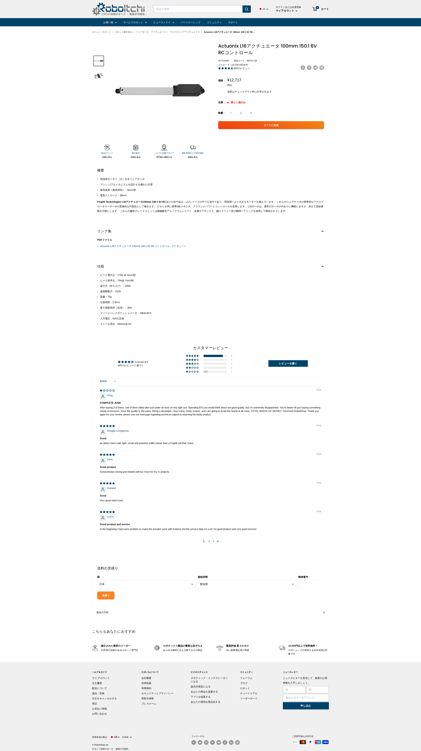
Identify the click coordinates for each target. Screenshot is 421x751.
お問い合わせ (99, 713)
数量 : (221, 112)
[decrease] (230, 112)
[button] (226, 68)
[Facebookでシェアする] (303, 67)
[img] (107, 390)
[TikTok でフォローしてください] (225, 742)
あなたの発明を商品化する (205, 701)
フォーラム (246, 678)
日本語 (126, 737)
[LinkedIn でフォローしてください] (231, 742)
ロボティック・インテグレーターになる (209, 680)
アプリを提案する (200, 696)
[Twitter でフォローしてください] (200, 742)
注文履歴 (97, 683)
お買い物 (108, 22)
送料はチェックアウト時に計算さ (245, 91)
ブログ (244, 683)
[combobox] (198, 9)
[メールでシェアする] (321, 67)
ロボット (106, 32)
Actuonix (223, 60)
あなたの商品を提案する (204, 691)
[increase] (251, 112)
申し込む (306, 705)
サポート (233, 22)
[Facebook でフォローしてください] (193, 742)
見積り (106, 595)
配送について (99, 688)
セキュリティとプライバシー (157, 693)
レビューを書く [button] (288, 363)
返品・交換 (98, 693)
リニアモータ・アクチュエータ (151, 32)
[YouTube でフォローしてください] (218, 742)
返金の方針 (102, 612)
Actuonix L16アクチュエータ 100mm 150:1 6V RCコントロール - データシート (143, 246)
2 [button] (209, 541)
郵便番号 (303, 577)
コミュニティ (214, 22)
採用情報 (146, 683)
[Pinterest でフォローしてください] (212, 742)
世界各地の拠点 (99, 737)
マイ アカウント (101, 678)
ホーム (95, 32)
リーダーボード (248, 698)
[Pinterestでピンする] (309, 67)
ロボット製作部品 (123, 32)
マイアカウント (285, 10)
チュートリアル (248, 693)
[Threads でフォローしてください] (237, 742)
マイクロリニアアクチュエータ (185, 32)
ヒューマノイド (162, 22)
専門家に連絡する (164, 157)
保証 (94, 703)
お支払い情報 (99, 708)
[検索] (247, 9)
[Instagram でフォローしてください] (206, 742)
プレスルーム (148, 703)
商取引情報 (147, 698)
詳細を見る (107, 157)
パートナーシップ (190, 22)
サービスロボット (133, 22)
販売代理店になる (200, 686)
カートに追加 (271, 125)
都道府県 (203, 577)
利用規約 (146, 688)
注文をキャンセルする (104, 698)
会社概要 (146, 678)
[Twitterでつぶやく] (315, 67)
